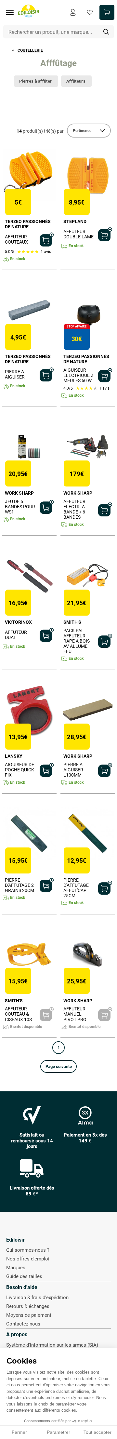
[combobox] (58, 31)
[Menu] (12, 12)
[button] (58, 1066)
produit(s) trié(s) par (40, 131)
